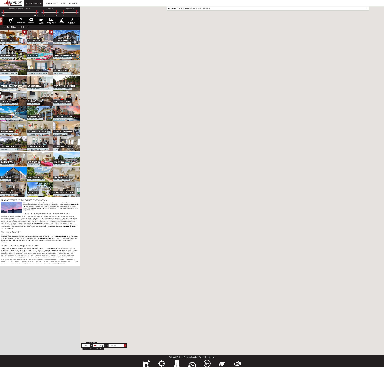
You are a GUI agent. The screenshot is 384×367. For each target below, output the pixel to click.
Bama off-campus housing (38, 208)
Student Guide (51, 3)
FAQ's (63, 3)
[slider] (3, 12)
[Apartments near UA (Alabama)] (13, 3)
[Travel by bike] (100, 345)
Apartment (19, 9)
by (91, 345)
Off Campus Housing (34, 3)
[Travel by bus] (97, 345)
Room (28, 9)
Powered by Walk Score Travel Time (93, 349)
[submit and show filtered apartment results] (125, 345)
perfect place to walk (37, 223)
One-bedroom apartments (47, 238)
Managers (73, 3)
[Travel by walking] (103, 345)
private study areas (69, 226)
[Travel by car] (94, 345)
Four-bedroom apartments (59, 236)
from (106, 345)
